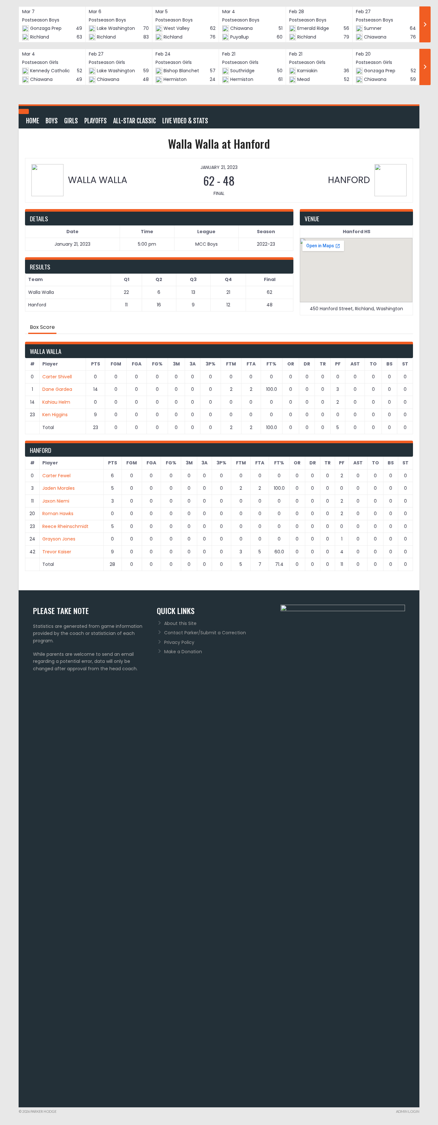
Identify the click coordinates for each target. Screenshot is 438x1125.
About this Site (180, 623)
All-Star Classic (134, 121)
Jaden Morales (58, 488)
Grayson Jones (58, 539)
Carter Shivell (57, 377)
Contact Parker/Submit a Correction (205, 632)
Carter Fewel (56, 475)
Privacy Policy (179, 642)
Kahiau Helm (56, 402)
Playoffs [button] (95, 121)
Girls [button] (71, 121)
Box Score (42, 327)
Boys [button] (52, 121)
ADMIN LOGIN (407, 1111)
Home (32, 121)
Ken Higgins (55, 414)
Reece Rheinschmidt (65, 526)
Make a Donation (183, 651)
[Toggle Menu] (24, 111)
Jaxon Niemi (55, 501)
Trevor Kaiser (56, 552)
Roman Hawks (57, 513)
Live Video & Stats (185, 121)
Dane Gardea (57, 389)
